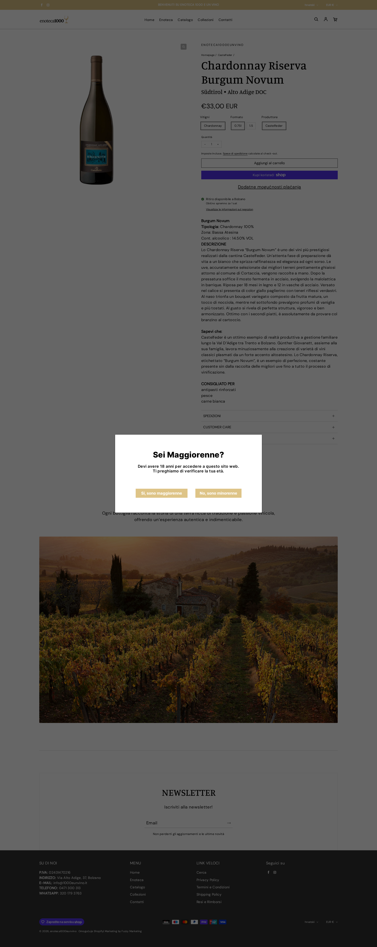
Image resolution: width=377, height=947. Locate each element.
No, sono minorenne (218, 493)
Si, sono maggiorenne (161, 493)
